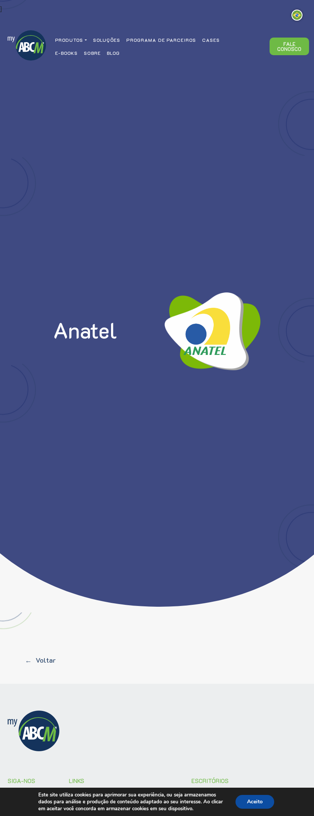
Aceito (255, 801)
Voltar (46, 660)
